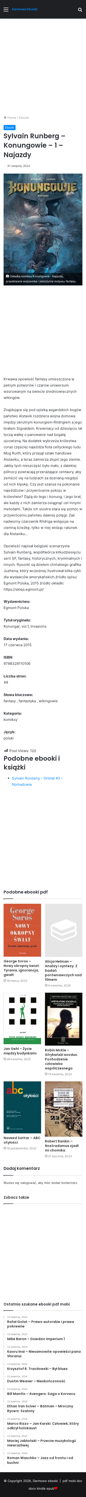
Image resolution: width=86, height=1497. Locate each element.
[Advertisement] (43, 69)
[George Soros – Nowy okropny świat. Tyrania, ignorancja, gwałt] (22, 930)
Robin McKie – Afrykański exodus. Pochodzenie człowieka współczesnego (61, 1059)
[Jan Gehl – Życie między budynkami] (22, 1018)
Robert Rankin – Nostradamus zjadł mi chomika (62, 1146)
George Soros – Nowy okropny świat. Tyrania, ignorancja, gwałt (22, 968)
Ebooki (24, 117)
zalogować (28, 1183)
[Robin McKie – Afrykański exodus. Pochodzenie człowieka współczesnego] (63, 1019)
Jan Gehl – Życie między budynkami (20, 1051)
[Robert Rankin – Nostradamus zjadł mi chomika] (63, 1109)
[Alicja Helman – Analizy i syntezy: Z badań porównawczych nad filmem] (63, 930)
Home (11, 117)
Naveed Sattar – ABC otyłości (22, 1140)
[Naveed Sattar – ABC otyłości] (22, 1107)
